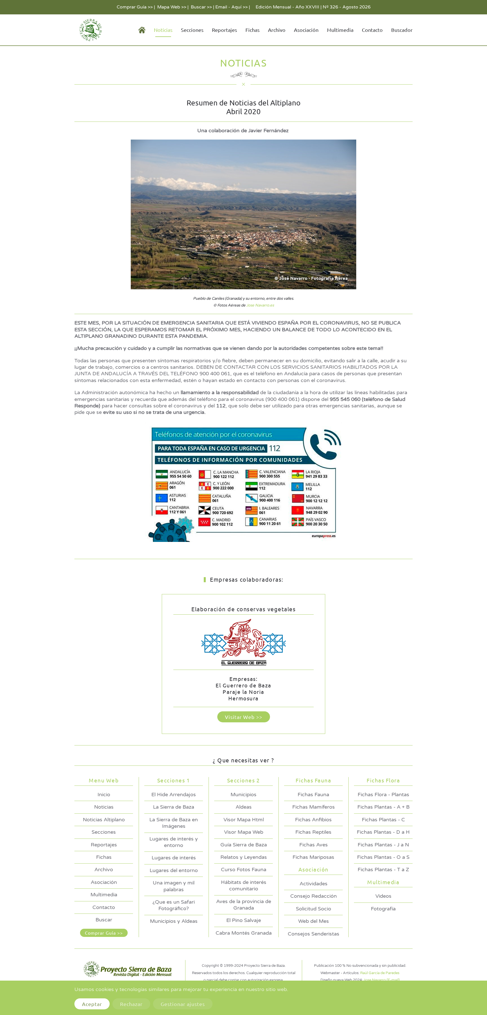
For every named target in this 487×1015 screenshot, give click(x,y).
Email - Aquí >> (231, 7)
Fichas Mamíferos (313, 807)
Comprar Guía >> (135, 7)
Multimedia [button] (340, 30)
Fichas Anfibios (313, 820)
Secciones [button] (192, 30)
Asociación (104, 882)
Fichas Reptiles (313, 832)
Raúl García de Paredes (379, 973)
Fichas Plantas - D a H (383, 832)
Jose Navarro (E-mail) (382, 980)
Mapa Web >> (171, 7)
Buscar (104, 920)
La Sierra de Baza (173, 807)
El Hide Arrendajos (173, 794)
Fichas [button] (252, 30)
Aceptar (92, 1004)
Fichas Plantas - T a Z (383, 869)
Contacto (372, 30)
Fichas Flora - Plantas (383, 794)
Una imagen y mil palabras (173, 886)
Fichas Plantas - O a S (383, 857)
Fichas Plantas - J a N (383, 845)
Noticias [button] (163, 30)
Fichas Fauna (313, 794)
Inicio (104, 794)
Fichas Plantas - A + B (383, 807)
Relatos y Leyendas (243, 857)
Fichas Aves (313, 845)
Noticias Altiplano (104, 820)
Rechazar (131, 1004)
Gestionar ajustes (183, 1004)
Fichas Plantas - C (383, 820)
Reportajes (224, 30)
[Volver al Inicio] (89, 30)
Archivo (276, 30)
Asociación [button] (306, 30)
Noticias (104, 807)
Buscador (402, 30)
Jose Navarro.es (260, 305)
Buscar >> (201, 7)
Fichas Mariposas (313, 857)
